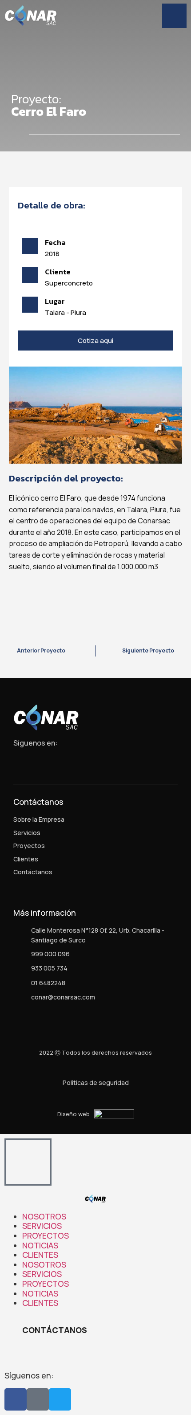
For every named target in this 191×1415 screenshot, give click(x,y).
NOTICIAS (40, 1245)
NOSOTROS (44, 1216)
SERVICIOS (42, 1225)
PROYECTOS (45, 1235)
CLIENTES (40, 1254)
